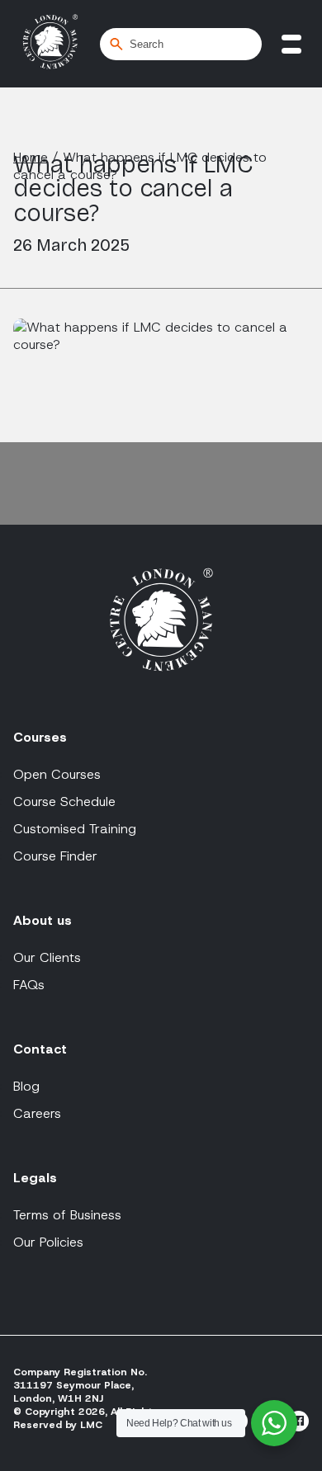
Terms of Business (67, 1214)
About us (42, 920)
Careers (37, 1113)
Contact (40, 1049)
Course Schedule (64, 801)
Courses (40, 737)
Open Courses (57, 774)
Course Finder (55, 856)
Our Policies (48, 1242)
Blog (26, 1086)
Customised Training (74, 828)
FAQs (29, 984)
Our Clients (47, 957)
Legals (35, 1177)
